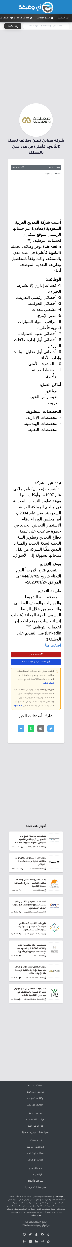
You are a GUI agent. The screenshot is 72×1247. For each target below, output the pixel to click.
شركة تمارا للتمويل (37, 869)
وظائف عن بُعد (35, 1105)
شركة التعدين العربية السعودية (33, 978)
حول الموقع (35, 1168)
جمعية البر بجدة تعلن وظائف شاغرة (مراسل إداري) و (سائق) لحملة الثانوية (30, 883)
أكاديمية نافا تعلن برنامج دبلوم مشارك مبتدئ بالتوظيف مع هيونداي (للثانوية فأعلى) (30, 992)
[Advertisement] (36, 66)
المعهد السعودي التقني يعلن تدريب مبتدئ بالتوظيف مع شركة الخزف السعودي (29, 905)
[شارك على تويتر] (50, 728)
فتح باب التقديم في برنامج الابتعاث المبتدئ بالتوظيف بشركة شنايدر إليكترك (32, 926)
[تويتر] (30, 1235)
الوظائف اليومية (35, 1147)
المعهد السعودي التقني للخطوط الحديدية (33, 847)
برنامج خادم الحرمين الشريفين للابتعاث (33, 934)
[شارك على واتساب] (31, 728)
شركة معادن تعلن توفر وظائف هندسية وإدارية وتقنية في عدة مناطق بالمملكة (30, 970)
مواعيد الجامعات (35, 1120)
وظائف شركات (54, 168)
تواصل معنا (35, 1175)
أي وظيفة (39, 1226)
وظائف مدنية (35, 1086)
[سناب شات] (36, 1235)
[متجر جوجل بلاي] (24, 1242)
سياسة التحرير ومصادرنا (35, 1132)
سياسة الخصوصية (35, 1187)
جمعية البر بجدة (38, 890)
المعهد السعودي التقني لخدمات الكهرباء (33, 912)
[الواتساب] (48, 1242)
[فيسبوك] (42, 1235)
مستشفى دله (39, 956)
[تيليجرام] (42, 1242)
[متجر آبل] (30, 1242)
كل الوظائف (35, 1141)
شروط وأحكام (35, 1181)
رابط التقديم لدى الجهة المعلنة (35, 662)
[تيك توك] (48, 1235)
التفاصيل (17, 706)
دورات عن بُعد (35, 1126)
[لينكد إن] (36, 1242)
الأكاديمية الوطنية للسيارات (34, 999)
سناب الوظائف (35, 1153)
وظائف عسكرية (35, 1092)
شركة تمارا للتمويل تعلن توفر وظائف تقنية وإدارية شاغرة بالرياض (30, 861)
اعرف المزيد (48, 683)
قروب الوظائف (35, 1160)
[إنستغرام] (24, 1235)
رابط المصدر (35, 655)
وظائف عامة (35, 1113)
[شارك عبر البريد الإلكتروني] (40, 728)
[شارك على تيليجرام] (21, 728)
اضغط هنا (53, 645)
